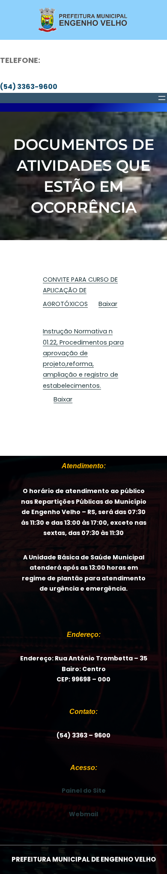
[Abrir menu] (162, 98)
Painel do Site (84, 790)
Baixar (107, 304)
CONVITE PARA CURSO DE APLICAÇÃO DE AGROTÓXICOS (80, 292)
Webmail (83, 814)
